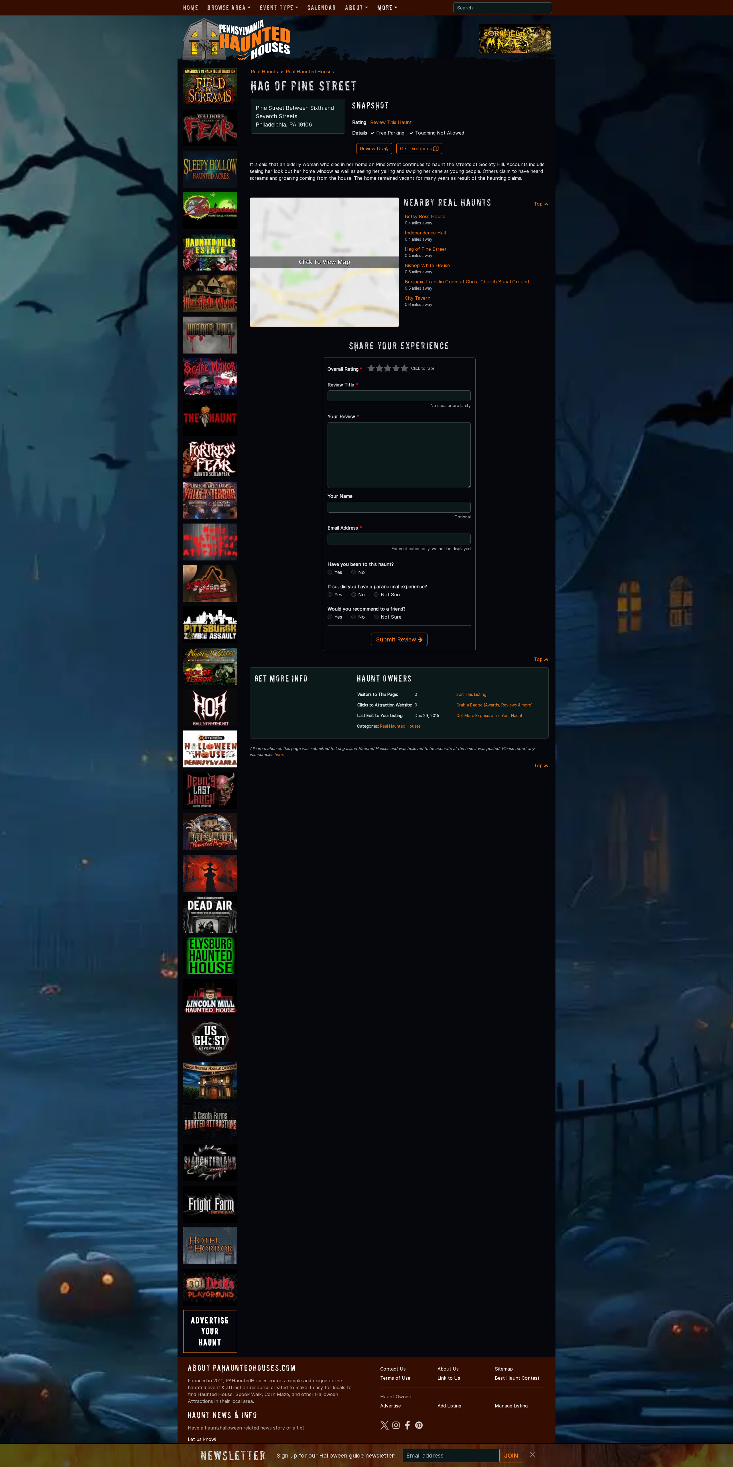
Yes (338, 572)
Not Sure (391, 594)
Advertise (390, 1406)
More (384, 7)
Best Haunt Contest (517, 1378)
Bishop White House (427, 265)
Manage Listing (511, 1406)
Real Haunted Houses (310, 71)
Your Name (340, 496)
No (361, 572)
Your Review (343, 416)
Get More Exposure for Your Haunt (489, 715)
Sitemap (504, 1369)
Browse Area (226, 7)
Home (190, 7)
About (354, 7)
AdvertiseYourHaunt (210, 1331)
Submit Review (397, 639)
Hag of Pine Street (426, 249)
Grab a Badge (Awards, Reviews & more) (494, 704)
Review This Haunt (391, 122)
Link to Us (449, 1378)
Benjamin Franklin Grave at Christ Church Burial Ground (467, 282)
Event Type (276, 7)
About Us (448, 1369)
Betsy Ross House (425, 216)
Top (539, 204)
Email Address (345, 528)
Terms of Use (395, 1378)
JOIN (511, 1455)
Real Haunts (264, 71)
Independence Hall (425, 233)
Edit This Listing (471, 694)
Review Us (372, 148)
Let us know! (202, 1439)
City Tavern (417, 298)
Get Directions (416, 148)
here (278, 754)
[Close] (532, 1454)
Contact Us (393, 1369)
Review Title (343, 385)
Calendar (322, 7)
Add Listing (449, 1406)
